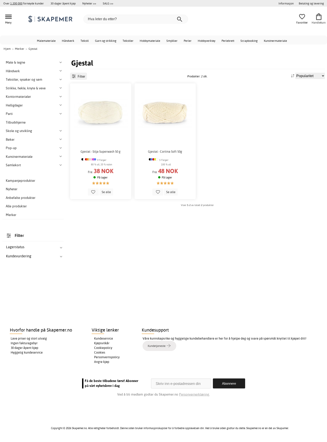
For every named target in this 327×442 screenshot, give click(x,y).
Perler (188, 40)
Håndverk (68, 40)
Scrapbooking (249, 40)
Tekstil (85, 40)
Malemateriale (46, 40)
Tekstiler (128, 40)
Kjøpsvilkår (101, 343)
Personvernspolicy (107, 357)
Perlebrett (228, 40)
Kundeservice (103, 338)
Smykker (172, 40)
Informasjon (286, 3)
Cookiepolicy (103, 348)
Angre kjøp (101, 362)
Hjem (7, 48)
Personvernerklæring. (194, 394)
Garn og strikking (105, 40)
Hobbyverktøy (206, 40)
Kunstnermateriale (275, 40)
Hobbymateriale (150, 40)
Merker (11, 215)
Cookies (99, 352)
